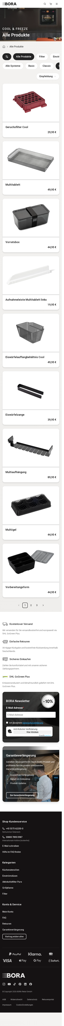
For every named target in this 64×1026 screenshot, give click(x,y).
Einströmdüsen (9, 876)
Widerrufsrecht (16, 999)
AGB (4, 999)
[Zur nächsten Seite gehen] (43, 605)
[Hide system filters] (6, 56)
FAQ (4, 918)
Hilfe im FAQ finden (11, 852)
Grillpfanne (7, 888)
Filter (42, 56)
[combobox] (47, 76)
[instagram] (3, 984)
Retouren (6, 924)
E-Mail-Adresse (14, 707)
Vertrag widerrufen (14, 936)
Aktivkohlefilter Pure (12, 882)
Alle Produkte (23, 56)
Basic (31, 65)
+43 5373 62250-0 (14, 828)
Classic (47, 65)
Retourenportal (48, 999)
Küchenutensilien (10, 870)
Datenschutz (32, 999)
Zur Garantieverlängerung (22, 795)
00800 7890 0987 (14, 837)
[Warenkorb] (50, 4)
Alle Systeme (13, 65)
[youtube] (9, 984)
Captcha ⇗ (45, 735)
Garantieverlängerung (13, 929)
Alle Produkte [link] (16, 46)
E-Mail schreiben (10, 846)
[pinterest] (19, 984)
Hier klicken (32, 732)
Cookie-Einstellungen (24, 1005)
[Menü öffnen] (56, 4)
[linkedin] (25, 984)
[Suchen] (44, 4)
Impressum (6, 1005)
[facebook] (30, 984)
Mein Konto (7, 912)
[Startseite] (3, 46)
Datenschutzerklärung (32, 723)
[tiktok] (14, 984)
